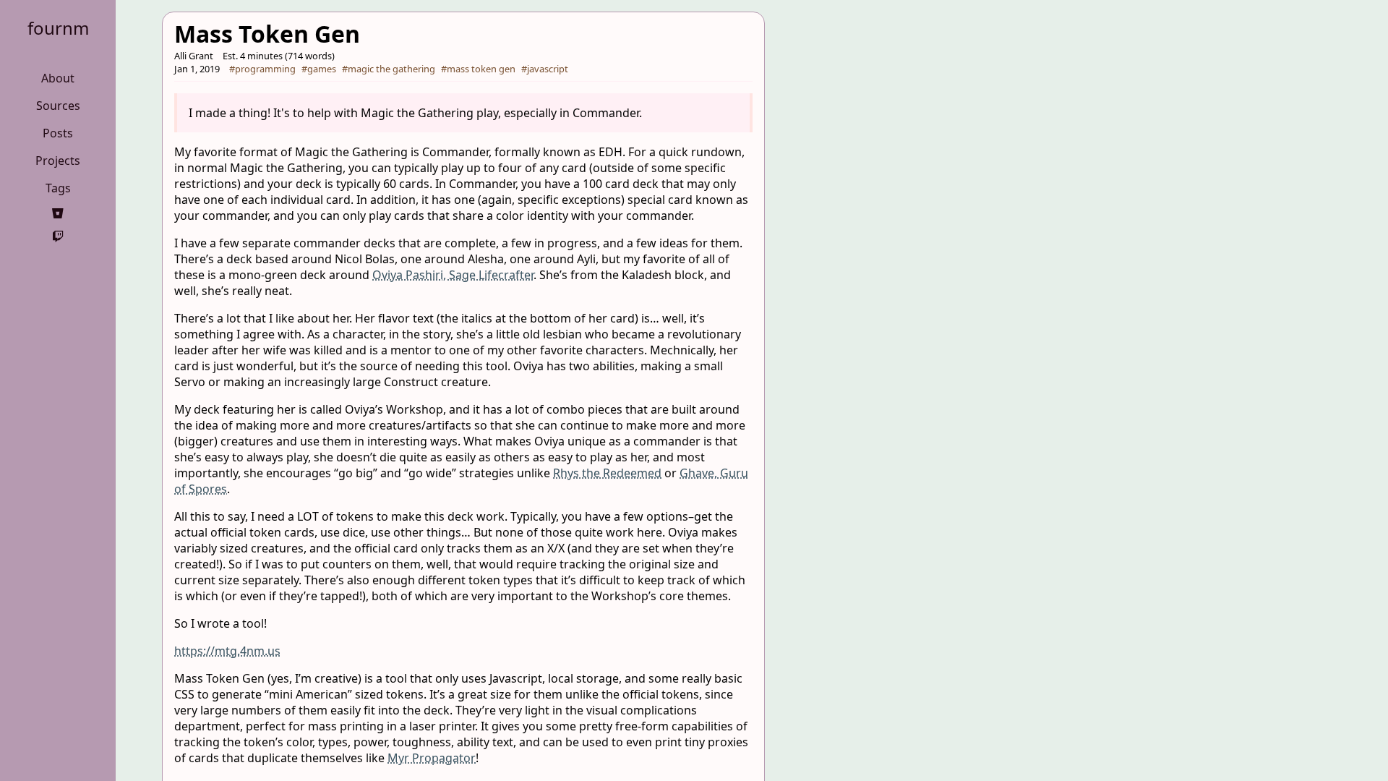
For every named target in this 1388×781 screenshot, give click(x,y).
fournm (58, 28)
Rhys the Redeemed (607, 473)
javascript (547, 68)
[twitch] (58, 236)
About (57, 78)
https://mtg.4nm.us (227, 651)
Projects (57, 160)
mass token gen (481, 68)
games (321, 68)
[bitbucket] (58, 213)
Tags (58, 188)
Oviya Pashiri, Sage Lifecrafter (453, 275)
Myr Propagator (431, 758)
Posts (58, 133)
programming (265, 68)
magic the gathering (391, 68)
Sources (58, 106)
